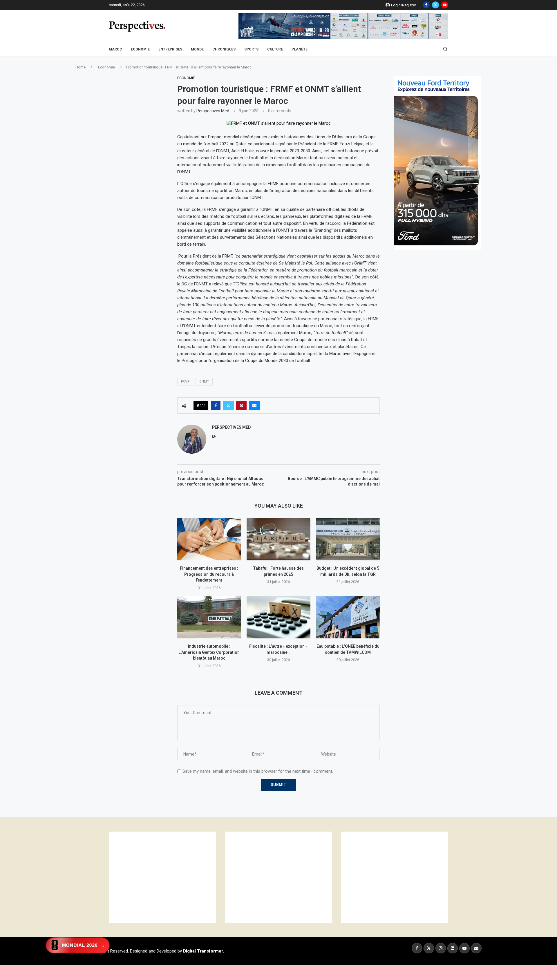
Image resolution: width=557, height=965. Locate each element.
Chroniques (224, 49)
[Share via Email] (254, 405)
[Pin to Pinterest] (241, 405)
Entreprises (170, 49)
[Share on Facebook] (215, 405)
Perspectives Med (212, 110)
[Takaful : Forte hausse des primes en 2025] (278, 539)
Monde (197, 49)
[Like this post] (202, 405)
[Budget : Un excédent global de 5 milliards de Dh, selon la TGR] (348, 539)
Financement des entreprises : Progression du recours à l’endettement (209, 574)
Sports (251, 49)
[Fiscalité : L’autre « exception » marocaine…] (278, 617)
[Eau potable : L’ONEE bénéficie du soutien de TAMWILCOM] (348, 617)
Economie (140, 49)
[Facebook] (426, 4)
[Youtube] (444, 4)
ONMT (204, 381)
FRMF (185, 381)
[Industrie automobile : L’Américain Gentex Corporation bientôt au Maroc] (209, 617)
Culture (275, 49)
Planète (300, 49)
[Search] (445, 49)
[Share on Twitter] (228, 405)
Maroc (115, 49)
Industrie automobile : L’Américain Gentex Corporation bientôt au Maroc (209, 652)
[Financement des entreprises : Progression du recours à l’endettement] (209, 539)
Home (80, 67)
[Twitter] (435, 4)
